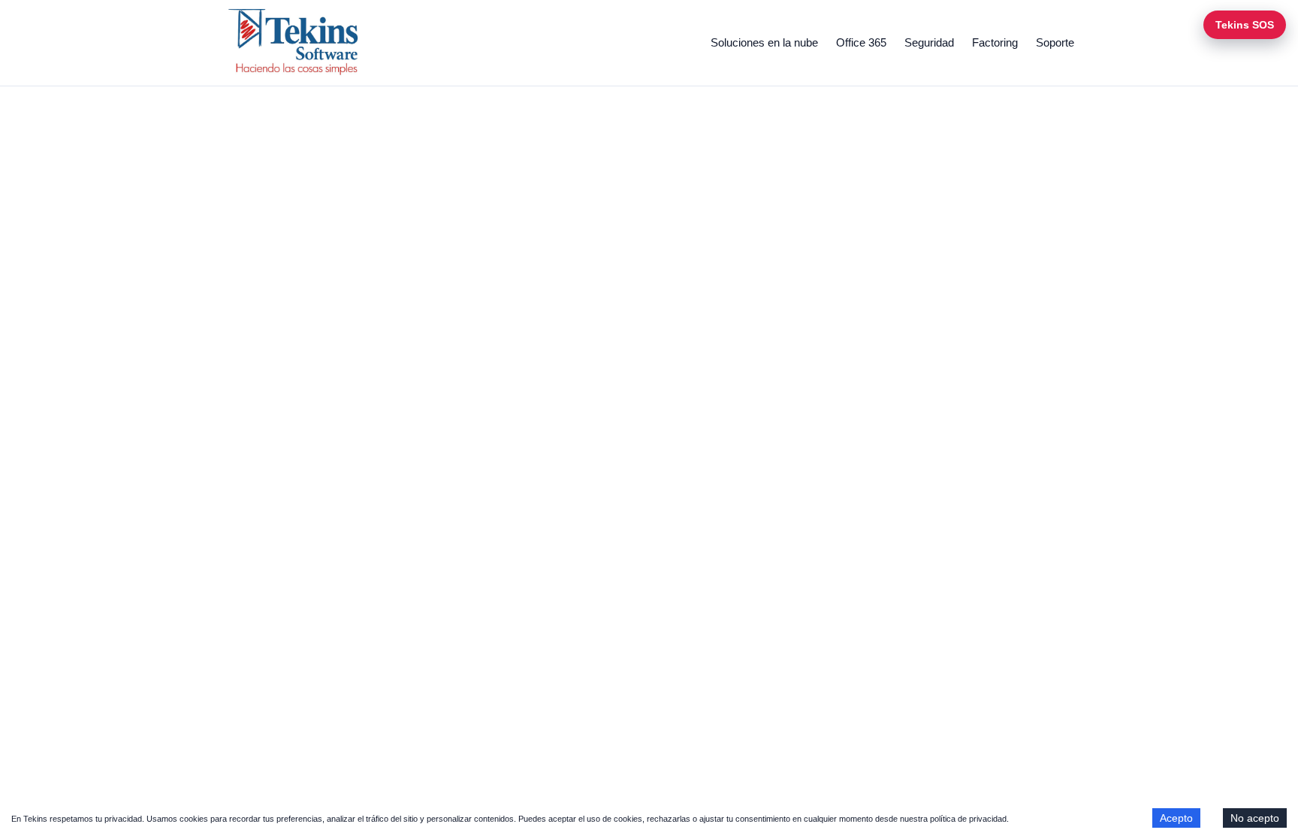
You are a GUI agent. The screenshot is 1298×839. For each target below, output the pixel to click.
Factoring (995, 42)
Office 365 (861, 42)
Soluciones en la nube (764, 42)
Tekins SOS (1244, 25)
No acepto (1254, 818)
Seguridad (929, 42)
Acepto (1176, 818)
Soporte (1055, 42)
